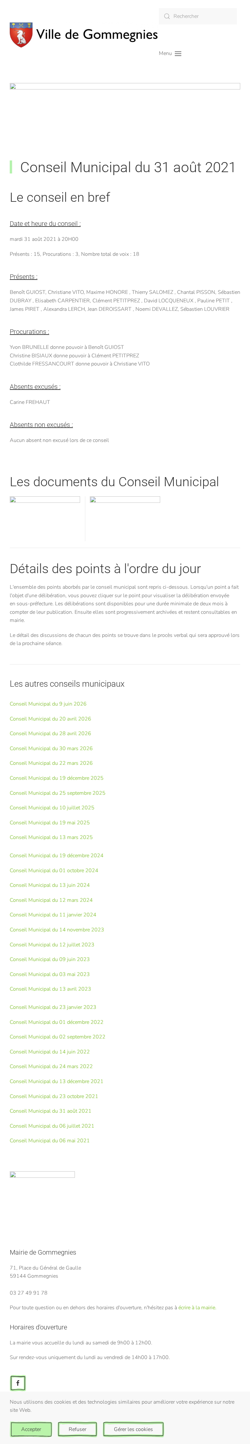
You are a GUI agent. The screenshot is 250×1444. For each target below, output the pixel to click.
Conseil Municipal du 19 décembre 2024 (57, 855)
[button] (170, 53)
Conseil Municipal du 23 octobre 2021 (54, 1096)
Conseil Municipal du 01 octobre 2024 (54, 870)
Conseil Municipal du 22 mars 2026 (51, 763)
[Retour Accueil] (84, 35)
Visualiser (45, 526)
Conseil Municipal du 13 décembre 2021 (57, 1081)
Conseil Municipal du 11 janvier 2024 (53, 914)
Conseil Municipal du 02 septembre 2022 (57, 1036)
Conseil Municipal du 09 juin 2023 (50, 959)
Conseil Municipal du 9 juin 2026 (48, 704)
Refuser (77, 1429)
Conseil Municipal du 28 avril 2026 (50, 733)
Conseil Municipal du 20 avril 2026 (50, 718)
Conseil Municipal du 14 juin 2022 (50, 1051)
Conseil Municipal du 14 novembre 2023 (57, 929)
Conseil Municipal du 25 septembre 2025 (57, 793)
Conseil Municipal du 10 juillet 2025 (52, 807)
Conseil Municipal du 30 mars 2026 (51, 748)
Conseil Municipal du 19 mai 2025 (50, 822)
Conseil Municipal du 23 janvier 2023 (53, 1007)
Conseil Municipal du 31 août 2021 (50, 1111)
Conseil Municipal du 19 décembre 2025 (57, 778)
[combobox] (198, 16)
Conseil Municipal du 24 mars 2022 (51, 1066)
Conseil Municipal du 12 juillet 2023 (52, 944)
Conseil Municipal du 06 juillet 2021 (52, 1126)
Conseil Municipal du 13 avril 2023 (50, 989)
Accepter (31, 1429)
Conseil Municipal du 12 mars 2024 (51, 900)
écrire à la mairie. (197, 1307)
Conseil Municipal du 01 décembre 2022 (57, 1022)
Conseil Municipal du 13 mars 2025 (51, 837)
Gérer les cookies (133, 1429)
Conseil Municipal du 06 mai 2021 (50, 1140)
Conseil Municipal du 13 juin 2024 (50, 885)
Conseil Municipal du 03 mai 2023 (50, 974)
